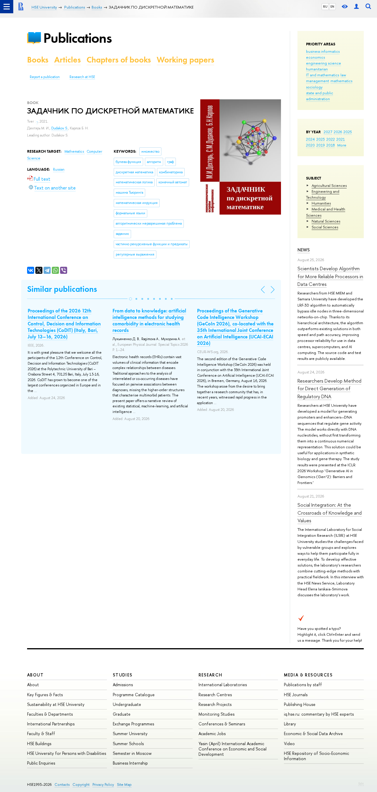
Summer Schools (128, 743)
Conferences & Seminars (222, 724)
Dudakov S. (59, 128)
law (343, 75)
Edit (361, 783)
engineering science (323, 63)
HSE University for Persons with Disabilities (66, 753)
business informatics (323, 51)
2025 (347, 131)
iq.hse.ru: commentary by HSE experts (319, 714)
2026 (338, 131)
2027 (328, 131)
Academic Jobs (212, 733)
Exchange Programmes (133, 724)
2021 (340, 139)
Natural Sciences (326, 221)
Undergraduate (127, 704)
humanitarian (317, 69)
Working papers (185, 60)
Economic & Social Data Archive (313, 733)
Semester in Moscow (132, 753)
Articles (67, 60)
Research (211, 675)
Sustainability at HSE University (56, 704)
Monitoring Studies (216, 714)
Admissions (123, 684)
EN (332, 6)
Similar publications (62, 289)
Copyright (81, 784)
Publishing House (299, 704)
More (341, 145)
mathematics (341, 80)
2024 (310, 139)
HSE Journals (295, 694)
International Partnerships (51, 724)
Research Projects (215, 704)
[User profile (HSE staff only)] (356, 6)
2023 (320, 139)
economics (315, 57)
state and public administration (319, 95)
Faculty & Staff (41, 733)
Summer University (130, 733)
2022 (330, 139)
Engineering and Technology (322, 194)
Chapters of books (119, 60)
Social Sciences (325, 227)
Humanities (321, 203)
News (303, 250)
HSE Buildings (39, 743)
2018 (330, 145)
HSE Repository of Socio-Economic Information (316, 755)
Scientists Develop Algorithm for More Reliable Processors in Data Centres (330, 276)
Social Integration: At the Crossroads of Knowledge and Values (329, 512)
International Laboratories (223, 684)
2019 (320, 145)
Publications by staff (303, 684)
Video (289, 743)
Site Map (124, 784)
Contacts (62, 784)
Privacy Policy (103, 784)
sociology (314, 87)
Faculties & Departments (50, 714)
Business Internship (130, 763)
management (317, 80)
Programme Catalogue (134, 694)
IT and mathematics (322, 75)
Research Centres (215, 694)
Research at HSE (82, 77)
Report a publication (45, 77)
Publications (77, 38)
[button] (130, 299)
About (35, 675)
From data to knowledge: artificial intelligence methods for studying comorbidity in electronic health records (149, 320)
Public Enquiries (41, 763)
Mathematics (75, 151)
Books (37, 60)
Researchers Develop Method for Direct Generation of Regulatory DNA (329, 388)
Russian (59, 169)
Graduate (121, 714)
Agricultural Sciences (329, 185)
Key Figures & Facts (45, 694)
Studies (123, 675)
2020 (310, 145)
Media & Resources (308, 675)
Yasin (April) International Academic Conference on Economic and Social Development (233, 749)
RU (325, 6)
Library (290, 724)
